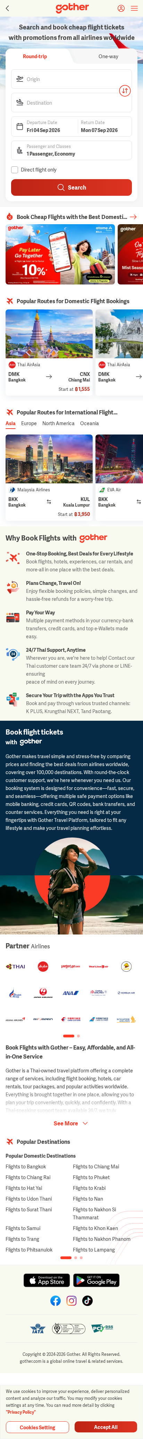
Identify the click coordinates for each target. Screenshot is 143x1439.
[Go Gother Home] (72, 8)
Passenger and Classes (49, 146)
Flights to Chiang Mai (96, 1166)
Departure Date (42, 122)
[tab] (35, 56)
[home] (72, 8)
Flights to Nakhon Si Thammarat (94, 1213)
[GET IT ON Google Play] (96, 1280)
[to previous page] (6, 8)
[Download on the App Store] (46, 1280)
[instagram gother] (71, 1301)
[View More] (133, 217)
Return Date (93, 122)
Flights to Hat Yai (24, 1188)
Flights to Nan (88, 1199)
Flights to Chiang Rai (28, 1177)
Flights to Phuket (91, 1177)
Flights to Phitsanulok (29, 1250)
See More (66, 1123)
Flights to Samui (23, 1228)
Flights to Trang (22, 1239)
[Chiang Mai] (49, 333)
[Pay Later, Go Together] (60, 254)
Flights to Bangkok (26, 1166)
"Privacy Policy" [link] (21, 1412)
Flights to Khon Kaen (95, 1228)
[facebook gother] (55, 1301)
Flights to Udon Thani (29, 1199)
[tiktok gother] (87, 1301)
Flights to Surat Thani (29, 1209)
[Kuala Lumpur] (49, 459)
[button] (71, 79)
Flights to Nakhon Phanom (102, 1239)
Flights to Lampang (94, 1250)
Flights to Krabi (89, 1188)
